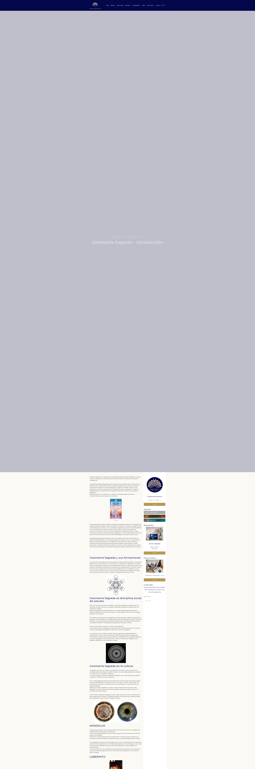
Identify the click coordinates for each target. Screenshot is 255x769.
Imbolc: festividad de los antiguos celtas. (154, 589)
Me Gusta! (147, 596)
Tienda (143, 5)
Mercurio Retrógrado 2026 (154, 592)
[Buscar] (164, 5)
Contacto (158, 5)
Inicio (107, 5)
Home (112, 237)
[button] (130, 5)
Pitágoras (100, 681)
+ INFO (154, 504)
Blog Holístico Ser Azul (120, 237)
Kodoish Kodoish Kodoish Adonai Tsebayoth (154, 587)
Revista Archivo (120, 5)
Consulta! (154, 553)
